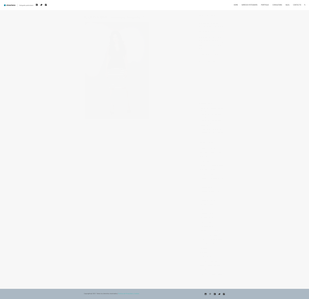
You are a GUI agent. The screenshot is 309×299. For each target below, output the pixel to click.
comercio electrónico (207, 161)
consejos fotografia (216, 165)
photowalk (203, 252)
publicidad (203, 261)
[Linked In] (205, 294)
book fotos (203, 157)
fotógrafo (203, 231)
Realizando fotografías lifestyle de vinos (211, 109)
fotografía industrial (206, 213)
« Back (87, 123)
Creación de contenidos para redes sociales (210, 115)
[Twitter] (41, 5)
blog (220, 152)
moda (202, 235)
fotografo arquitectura (207, 200)
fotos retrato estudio (207, 226)
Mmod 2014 (214, 231)
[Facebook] (36, 5)
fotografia (203, 178)
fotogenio (212, 174)
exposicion (214, 170)
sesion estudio (205, 270)
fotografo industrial (206, 205)
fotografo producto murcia (209, 209)
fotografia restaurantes (207, 196)
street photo (204, 274)
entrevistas (203, 170)
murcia (202, 239)
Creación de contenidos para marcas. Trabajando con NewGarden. (210, 123)
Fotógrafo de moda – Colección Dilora (211, 133)
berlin (213, 152)
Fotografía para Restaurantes (210, 129)
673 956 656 (211, 45)
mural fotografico (213, 235)
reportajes (213, 261)
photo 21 (214, 248)
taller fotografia (217, 274)
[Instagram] (46, 5)
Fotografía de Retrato (114, 121)
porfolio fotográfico (206, 257)
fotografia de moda (216, 178)
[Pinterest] (210, 294)
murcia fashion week (215, 239)
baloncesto (204, 152)
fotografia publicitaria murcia (209, 191)
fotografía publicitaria (207, 218)
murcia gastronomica (207, 244)
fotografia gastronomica (208, 183)
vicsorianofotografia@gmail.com (210, 51)
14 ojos (202, 148)
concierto (203, 165)
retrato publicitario (214, 265)
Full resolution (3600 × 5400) (132, 121)
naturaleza (203, 248)
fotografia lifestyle (206, 187)
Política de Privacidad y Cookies (128, 293)
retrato (202, 265)
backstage (211, 148)
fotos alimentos (205, 222)
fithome (202, 174)
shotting (216, 270)
